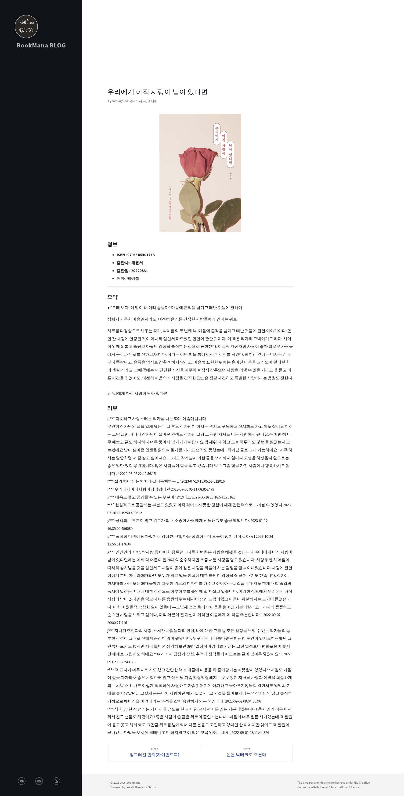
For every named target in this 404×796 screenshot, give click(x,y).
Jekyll (130, 787)
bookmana (133, 782)
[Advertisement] (41, 94)
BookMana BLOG (41, 45)
